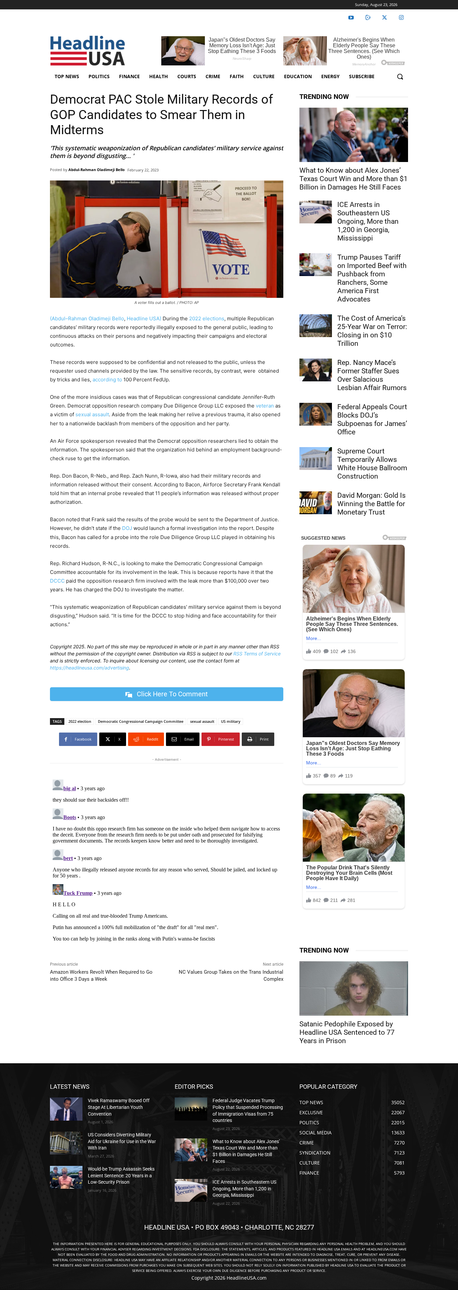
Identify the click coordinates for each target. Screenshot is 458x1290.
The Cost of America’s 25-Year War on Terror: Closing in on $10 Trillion (372, 330)
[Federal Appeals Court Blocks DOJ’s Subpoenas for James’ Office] (315, 414)
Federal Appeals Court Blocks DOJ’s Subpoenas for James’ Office (372, 419)
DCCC (57, 581)
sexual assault (92, 414)
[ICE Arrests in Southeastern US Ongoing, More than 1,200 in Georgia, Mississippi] (315, 212)
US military (230, 721)
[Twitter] (384, 17)
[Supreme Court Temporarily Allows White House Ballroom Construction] (315, 458)
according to (107, 379)
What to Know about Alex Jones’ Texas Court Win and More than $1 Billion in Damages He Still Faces (353, 178)
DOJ (127, 528)
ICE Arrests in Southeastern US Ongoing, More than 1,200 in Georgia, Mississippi (368, 221)
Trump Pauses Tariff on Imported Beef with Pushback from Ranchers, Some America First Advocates (372, 278)
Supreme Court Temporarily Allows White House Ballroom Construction (372, 463)
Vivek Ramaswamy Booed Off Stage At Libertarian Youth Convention (119, 1107)
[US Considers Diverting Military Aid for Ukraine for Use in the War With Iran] (66, 1143)
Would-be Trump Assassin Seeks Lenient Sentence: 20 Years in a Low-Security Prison (121, 1175)
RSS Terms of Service (257, 653)
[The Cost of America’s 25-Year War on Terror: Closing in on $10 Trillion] (315, 325)
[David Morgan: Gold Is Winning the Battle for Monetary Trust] (315, 502)
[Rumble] (368, 17)
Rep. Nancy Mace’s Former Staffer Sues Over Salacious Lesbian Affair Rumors (372, 375)
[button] (400, 76)
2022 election (79, 721)
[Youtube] (351, 17)
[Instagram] (401, 17)
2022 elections (206, 318)
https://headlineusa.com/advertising (89, 667)
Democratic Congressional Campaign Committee (140, 721)
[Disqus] (166, 861)
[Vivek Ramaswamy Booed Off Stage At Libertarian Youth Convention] (66, 1108)
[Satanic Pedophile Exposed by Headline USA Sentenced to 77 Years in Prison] (353, 988)
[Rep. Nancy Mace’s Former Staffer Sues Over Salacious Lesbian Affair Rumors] (315, 370)
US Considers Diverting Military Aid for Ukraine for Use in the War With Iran (122, 1141)
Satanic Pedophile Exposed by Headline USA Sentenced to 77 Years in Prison (347, 1032)
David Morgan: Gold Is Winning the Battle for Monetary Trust (371, 503)
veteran (265, 405)
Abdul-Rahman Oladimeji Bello (96, 169)
